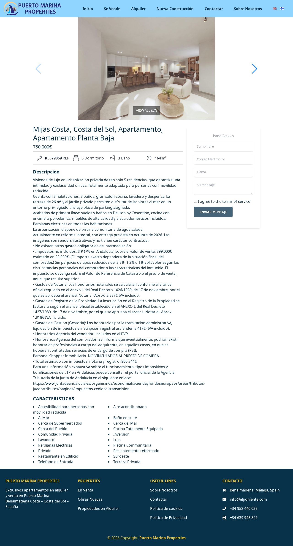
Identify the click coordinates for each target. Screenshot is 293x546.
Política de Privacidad (168, 517)
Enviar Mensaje (213, 212)
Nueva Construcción (175, 8)
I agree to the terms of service (224, 201)
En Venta (85, 490)
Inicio (88, 8)
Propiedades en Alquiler (98, 508)
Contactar (214, 8)
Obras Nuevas (90, 499)
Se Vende (112, 8)
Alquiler (138, 8)
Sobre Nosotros (248, 8)
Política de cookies (166, 508)
